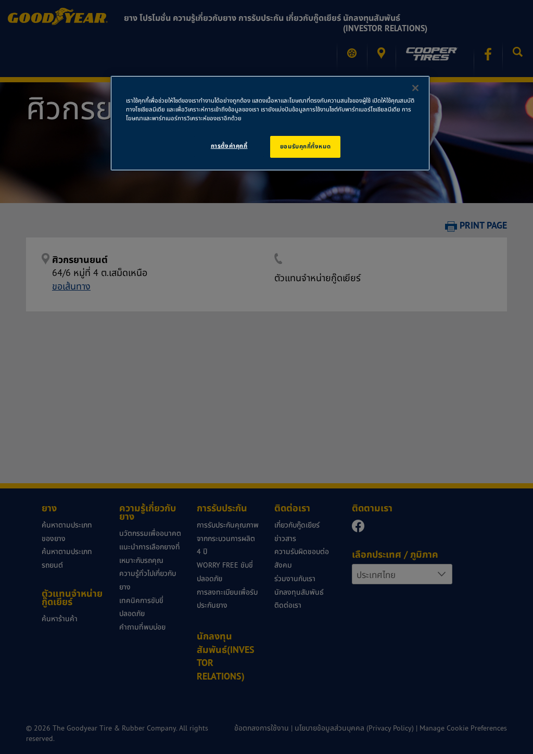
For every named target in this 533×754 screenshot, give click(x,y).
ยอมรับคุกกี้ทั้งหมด (305, 146)
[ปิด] (415, 88)
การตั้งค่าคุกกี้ (229, 145)
